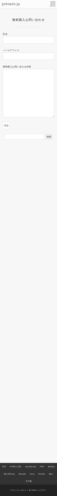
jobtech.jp (11, 4)
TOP (4, 467)
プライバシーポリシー (19, 490)
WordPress (9, 474)
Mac (51, 474)
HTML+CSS (15, 467)
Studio (41, 474)
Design (22, 474)
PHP (42, 467)
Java (32, 474)
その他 (28, 481)
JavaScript (30, 467)
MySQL (51, 467)
